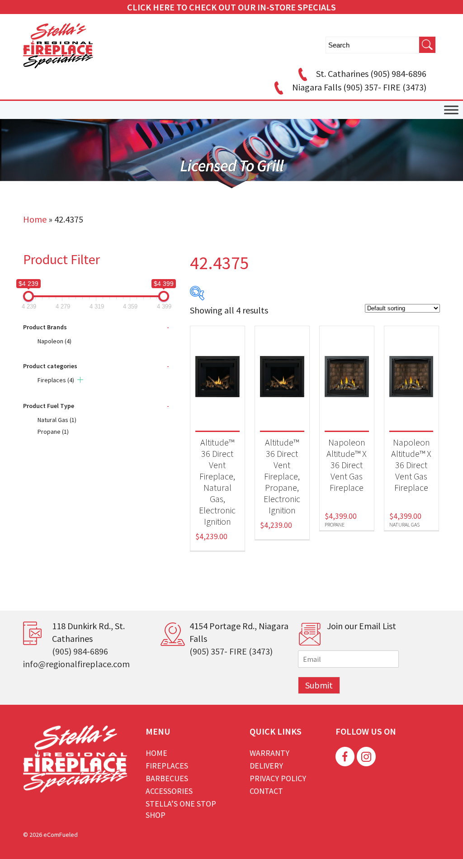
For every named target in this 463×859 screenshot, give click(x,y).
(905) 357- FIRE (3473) (231, 651)
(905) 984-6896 (80, 651)
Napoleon (54, 341)
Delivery (266, 765)
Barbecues (167, 778)
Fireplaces (56, 380)
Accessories (169, 791)
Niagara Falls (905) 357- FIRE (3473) (359, 87)
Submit (319, 685)
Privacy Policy (278, 778)
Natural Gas (57, 420)
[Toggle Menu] (451, 110)
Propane (53, 431)
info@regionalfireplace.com (76, 663)
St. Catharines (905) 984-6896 (371, 73)
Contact (266, 791)
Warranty (269, 753)
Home (35, 219)
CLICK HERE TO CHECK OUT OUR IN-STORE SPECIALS (231, 7)
